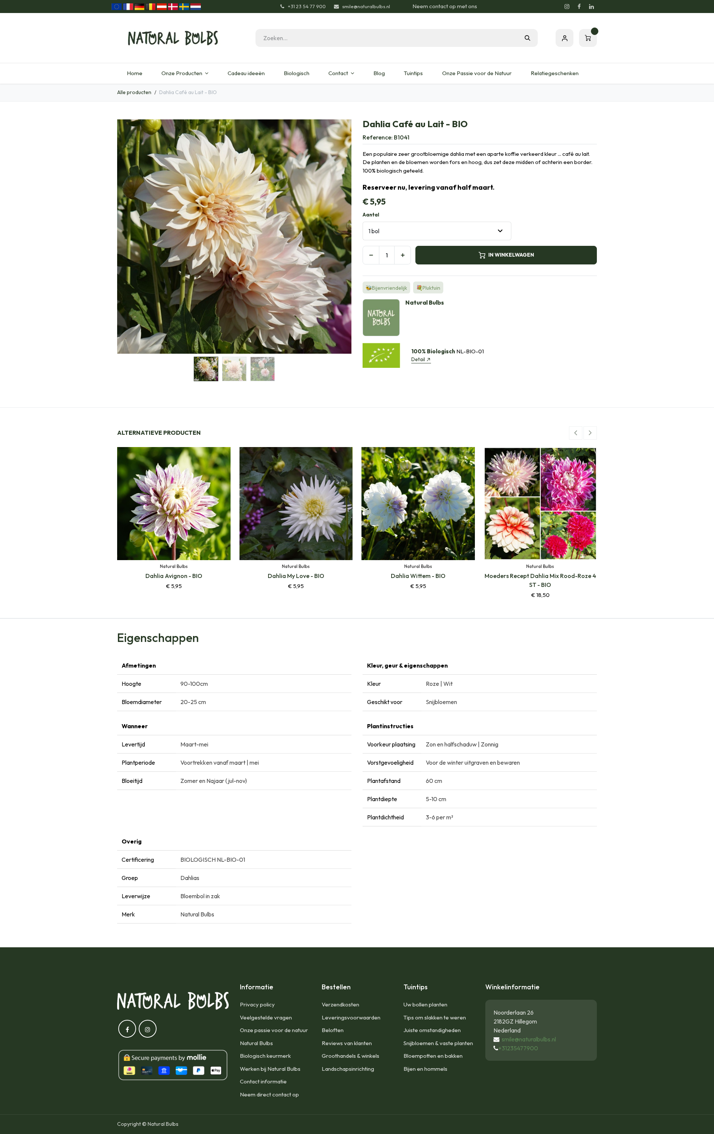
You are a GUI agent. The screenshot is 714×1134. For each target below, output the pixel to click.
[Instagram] (566, 6)
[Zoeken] (527, 38)
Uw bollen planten (425, 1004)
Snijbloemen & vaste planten (438, 1043)
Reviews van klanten (347, 1043)
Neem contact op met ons (444, 6)
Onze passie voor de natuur (274, 1030)
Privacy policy (257, 1004)
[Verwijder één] (371, 255)
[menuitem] (134, 73)
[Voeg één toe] (403, 255)
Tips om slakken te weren (434, 1017)
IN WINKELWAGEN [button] (511, 254)
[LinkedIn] (591, 6)
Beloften (333, 1030)
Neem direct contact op (269, 1094)
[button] (129, 236)
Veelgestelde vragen (266, 1017)
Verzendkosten (340, 1004)
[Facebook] (579, 6)
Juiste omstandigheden (432, 1030)
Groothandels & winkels (350, 1055)
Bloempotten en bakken (433, 1055)
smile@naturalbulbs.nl (529, 1039)
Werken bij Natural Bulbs (270, 1068)
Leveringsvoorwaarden (351, 1017)
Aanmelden (564, 38)
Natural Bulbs (256, 1043)
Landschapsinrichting (348, 1068)
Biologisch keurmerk (265, 1055)
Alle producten (134, 92)
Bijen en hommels (425, 1068)
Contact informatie (263, 1081)
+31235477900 (518, 1048)
